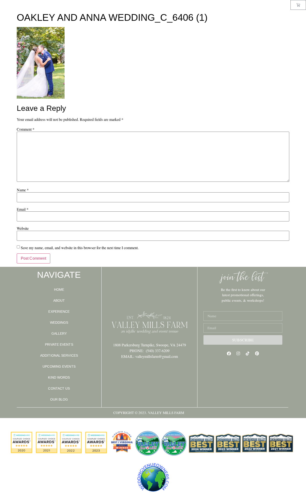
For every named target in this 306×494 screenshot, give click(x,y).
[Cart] (298, 5)
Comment (25, 129)
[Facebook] (229, 353)
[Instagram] (238, 353)
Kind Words (59, 377)
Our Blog (59, 399)
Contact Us (59, 388)
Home (59, 289)
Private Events (59, 344)
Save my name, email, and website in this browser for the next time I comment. (80, 248)
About (59, 300)
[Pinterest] (257, 353)
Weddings (59, 322)
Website (23, 228)
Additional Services (59, 355)
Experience (59, 311)
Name (23, 190)
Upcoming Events (59, 366)
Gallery (59, 333)
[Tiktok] (248, 353)
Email (22, 209)
